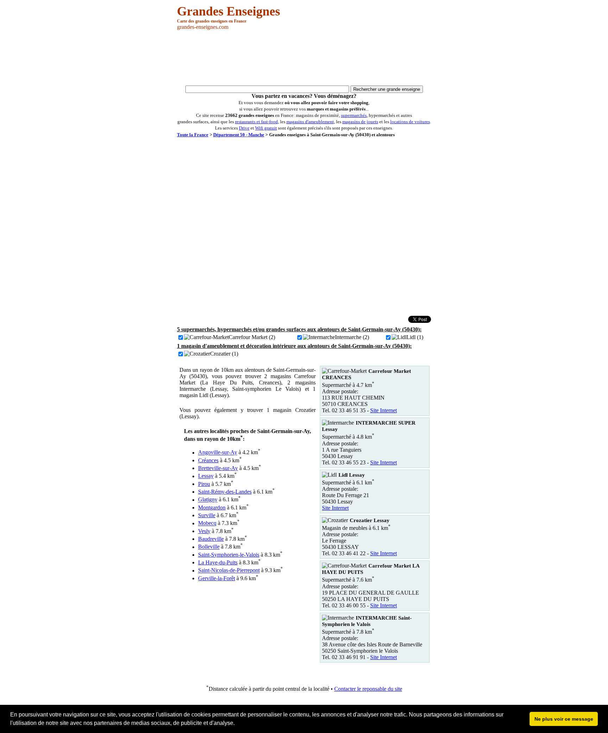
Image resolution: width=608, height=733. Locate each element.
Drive (244, 128)
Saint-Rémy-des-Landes (225, 492)
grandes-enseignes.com (202, 27)
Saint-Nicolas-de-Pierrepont (229, 571)
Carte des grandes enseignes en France (211, 21)
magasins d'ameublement (310, 121)
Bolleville (209, 547)
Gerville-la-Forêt (216, 578)
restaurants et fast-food (256, 121)
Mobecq (207, 523)
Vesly (204, 531)
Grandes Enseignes (228, 11)
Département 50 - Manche (238, 134)
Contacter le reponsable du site (368, 689)
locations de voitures (410, 121)
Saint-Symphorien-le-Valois (228, 555)
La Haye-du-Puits (218, 562)
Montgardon (212, 507)
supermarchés (354, 115)
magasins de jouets (360, 121)
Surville (206, 515)
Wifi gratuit (266, 128)
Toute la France (192, 134)
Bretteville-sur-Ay (218, 468)
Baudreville (211, 539)
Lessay (206, 476)
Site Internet (383, 410)
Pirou (204, 484)
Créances (208, 460)
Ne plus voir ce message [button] (563, 719)
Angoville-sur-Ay (217, 453)
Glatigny (207, 500)
